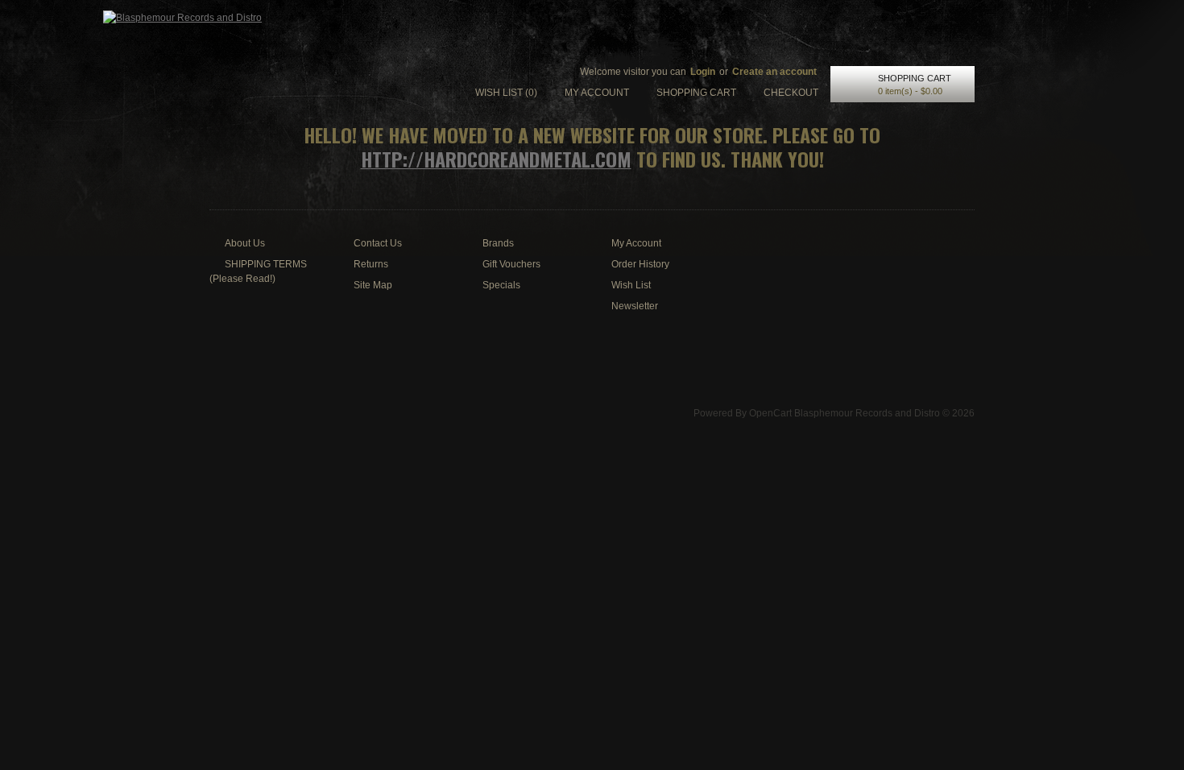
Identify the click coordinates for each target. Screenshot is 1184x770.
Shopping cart (696, 92)
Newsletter (634, 306)
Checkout (791, 92)
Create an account (774, 71)
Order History (640, 264)
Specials (501, 285)
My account (597, 92)
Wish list (506, 92)
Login (702, 71)
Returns (371, 264)
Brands (498, 243)
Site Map (373, 285)
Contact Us (378, 243)
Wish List (631, 285)
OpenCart (770, 413)
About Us (245, 243)
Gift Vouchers (511, 264)
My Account (636, 243)
